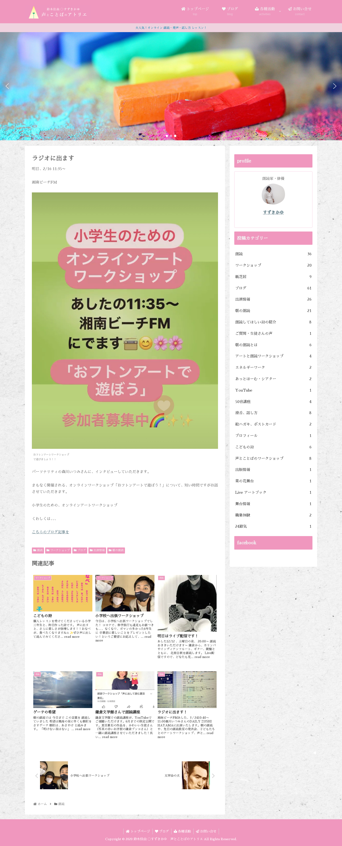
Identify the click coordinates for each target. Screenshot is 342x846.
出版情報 (273, 470)
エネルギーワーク (273, 367)
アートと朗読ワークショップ (273, 356)
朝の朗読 (117, 550)
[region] (171, 86)
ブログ (81, 550)
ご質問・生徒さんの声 (273, 334)
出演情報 (99, 550)
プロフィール (273, 436)
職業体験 (273, 515)
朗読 (39, 550)
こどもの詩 (273, 447)
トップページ (140, 831)
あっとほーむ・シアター (273, 379)
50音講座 (273, 402)
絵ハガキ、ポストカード (273, 424)
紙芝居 (273, 277)
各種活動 (184, 831)
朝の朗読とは (273, 345)
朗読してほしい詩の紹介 (273, 322)
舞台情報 (273, 504)
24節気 (273, 526)
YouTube (273, 390)
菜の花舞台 (273, 481)
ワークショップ (59, 550)
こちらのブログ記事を (50, 532)
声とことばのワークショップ (273, 458)
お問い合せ (207, 831)
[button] (7, 86)
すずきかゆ (273, 212)
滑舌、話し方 (273, 413)
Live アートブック (273, 492)
